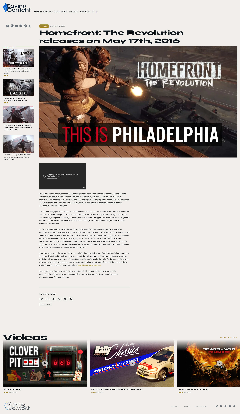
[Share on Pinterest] (71, 299)
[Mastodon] (221, 406)
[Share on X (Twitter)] (53, 299)
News (57, 11)
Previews (48, 11)
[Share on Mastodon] (47, 299)
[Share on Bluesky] (41, 299)
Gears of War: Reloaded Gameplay (193, 389)
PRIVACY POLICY (201, 406)
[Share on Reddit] (65, 299)
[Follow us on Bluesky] (7, 25)
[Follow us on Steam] (25, 25)
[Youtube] (225, 406)
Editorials (85, 11)
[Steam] (234, 406)
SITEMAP (187, 406)
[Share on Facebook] (59, 299)
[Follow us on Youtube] (16, 25)
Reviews (38, 11)
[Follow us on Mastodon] (12, 25)
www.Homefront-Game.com (89, 265)
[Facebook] (229, 406)
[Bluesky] (216, 406)
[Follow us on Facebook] (20, 25)
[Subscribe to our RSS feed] (29, 26)
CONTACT (174, 406)
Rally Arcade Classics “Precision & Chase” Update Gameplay (116, 389)
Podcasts (73, 11)
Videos (64, 11)
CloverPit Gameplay (12, 389)
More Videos (227, 337)
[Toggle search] (93, 11)
